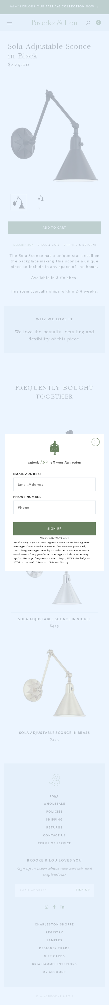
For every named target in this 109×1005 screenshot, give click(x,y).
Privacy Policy (59, 562)
